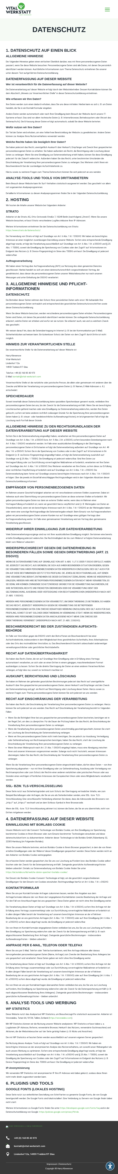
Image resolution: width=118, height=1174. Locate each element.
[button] (110, 1166)
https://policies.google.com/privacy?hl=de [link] (59, 1112)
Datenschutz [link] (65, 1164)
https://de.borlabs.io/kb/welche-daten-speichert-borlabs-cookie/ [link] (36, 872)
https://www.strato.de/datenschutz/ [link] (23, 230)
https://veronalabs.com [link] (60, 1018)
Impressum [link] (52, 1164)
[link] (27, 376)
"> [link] (8, 1145)
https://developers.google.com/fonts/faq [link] (80, 1108)
